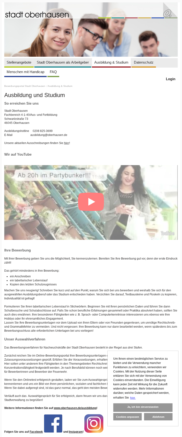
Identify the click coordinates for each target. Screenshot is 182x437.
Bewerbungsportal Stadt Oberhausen (25, 86)
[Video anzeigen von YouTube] (91, 202)
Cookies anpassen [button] (127, 416)
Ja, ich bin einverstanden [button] (143, 406)
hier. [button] (133, 398)
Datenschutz (144, 62)
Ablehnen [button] (158, 416)
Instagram (76, 431)
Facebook (36, 431)
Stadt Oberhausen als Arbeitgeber (63, 62)
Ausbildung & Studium (111, 62)
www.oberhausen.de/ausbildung (75, 408)
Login (170, 79)
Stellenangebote (19, 62)
